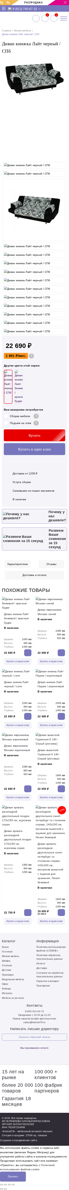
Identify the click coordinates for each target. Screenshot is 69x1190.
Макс (10, 9)
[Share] (5, 1184)
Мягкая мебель (22, 30)
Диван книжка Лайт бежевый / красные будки (16, 618)
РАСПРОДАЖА (33, 2)
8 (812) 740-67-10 (25, 9)
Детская (6, 970)
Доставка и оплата (34, 575)
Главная (6, 30)
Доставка (41, 968)
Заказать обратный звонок (34, 1037)
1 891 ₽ (12, 356)
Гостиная (7, 951)
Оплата (40, 963)
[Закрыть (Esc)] (1, 1184)
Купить (35, 435)
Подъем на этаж (20, 423)
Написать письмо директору (34, 1029)
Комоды (6, 988)
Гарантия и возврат (47, 981)
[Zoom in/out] (13, 1184)
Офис (5, 984)
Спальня (7, 965)
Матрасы (7, 993)
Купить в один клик (34, 449)
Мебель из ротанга (13, 998)
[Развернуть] (9, 1184)
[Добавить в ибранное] (62, 156)
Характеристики (17, 564)
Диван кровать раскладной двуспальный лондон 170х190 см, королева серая (17, 839)
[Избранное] (44, 18)
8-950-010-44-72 (34, 1011)
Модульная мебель (13, 979)
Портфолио (43, 985)
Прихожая (8, 974)
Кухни (5, 947)
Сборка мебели (20, 416)
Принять (13, 1176)
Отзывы (52, 564)
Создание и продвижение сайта (18, 1140)
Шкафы (6, 961)
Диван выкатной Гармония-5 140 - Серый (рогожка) (49, 754)
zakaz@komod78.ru (34, 1022)
